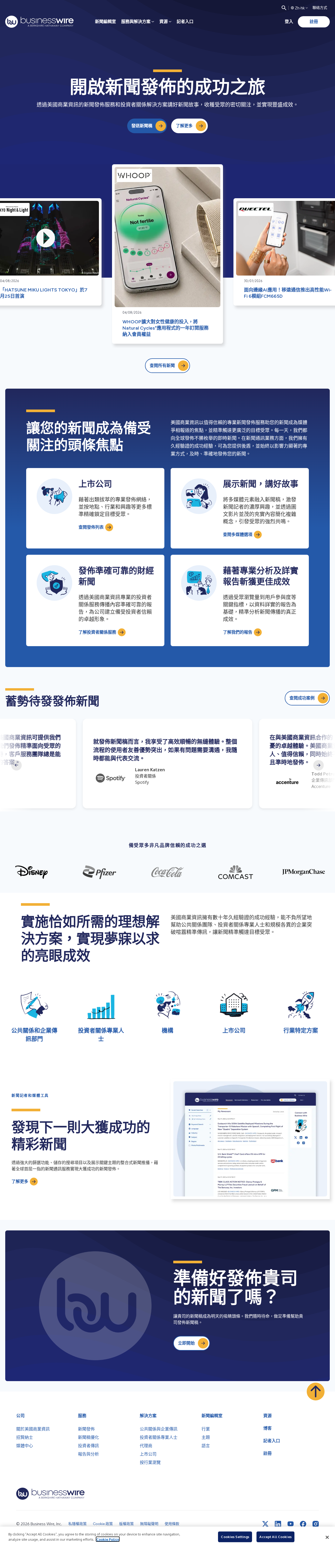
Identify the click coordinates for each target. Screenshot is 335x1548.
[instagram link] (315, 1524)
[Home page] (39, 22)
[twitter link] (265, 1524)
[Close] (327, 1537)
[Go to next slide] (318, 765)
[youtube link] (290, 1523)
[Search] (284, 7)
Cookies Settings (235, 1537)
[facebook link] (303, 1524)
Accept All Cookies (275, 1537)
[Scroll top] (316, 1391)
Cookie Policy (107, 1539)
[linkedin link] (278, 1524)
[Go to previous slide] (16, 765)
